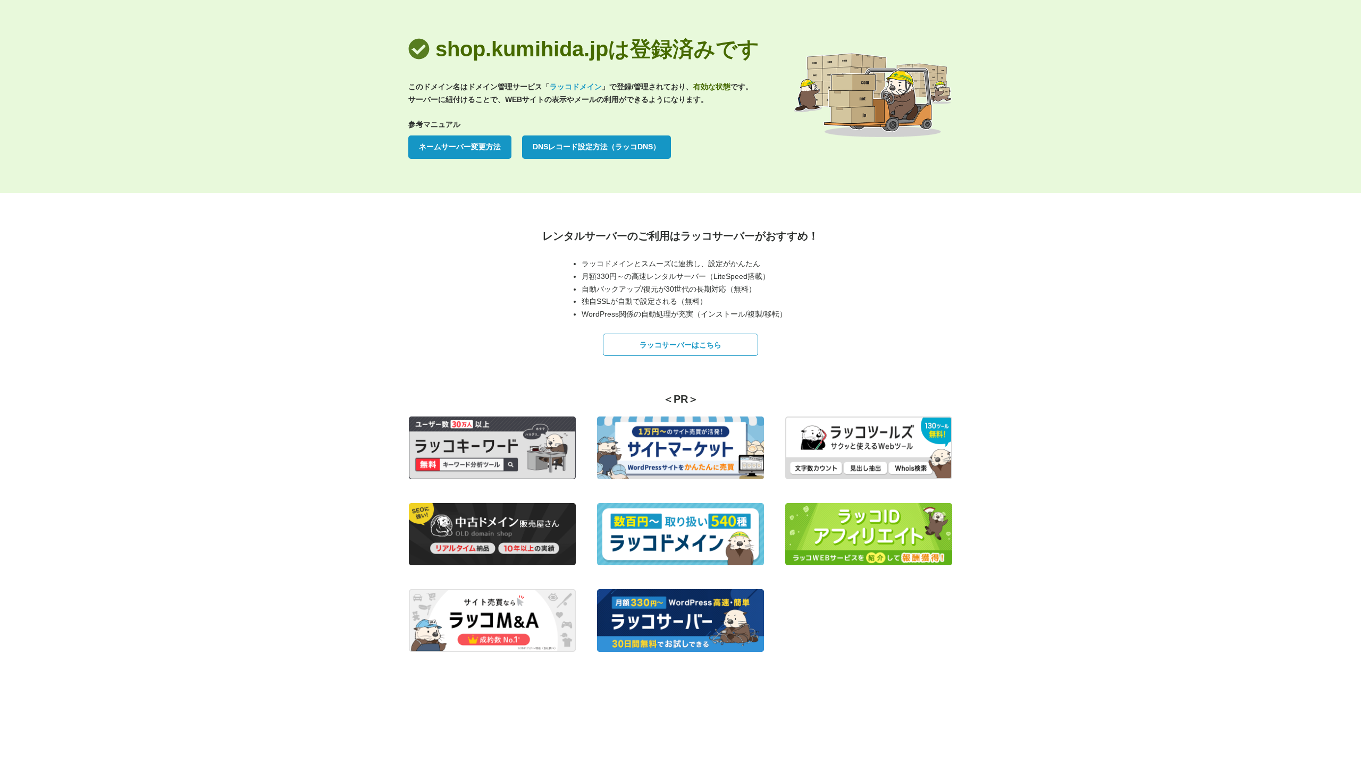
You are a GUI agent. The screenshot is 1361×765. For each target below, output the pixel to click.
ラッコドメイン (576, 86)
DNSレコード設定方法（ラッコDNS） (596, 146)
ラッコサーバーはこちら (680, 345)
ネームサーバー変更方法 (460, 146)
